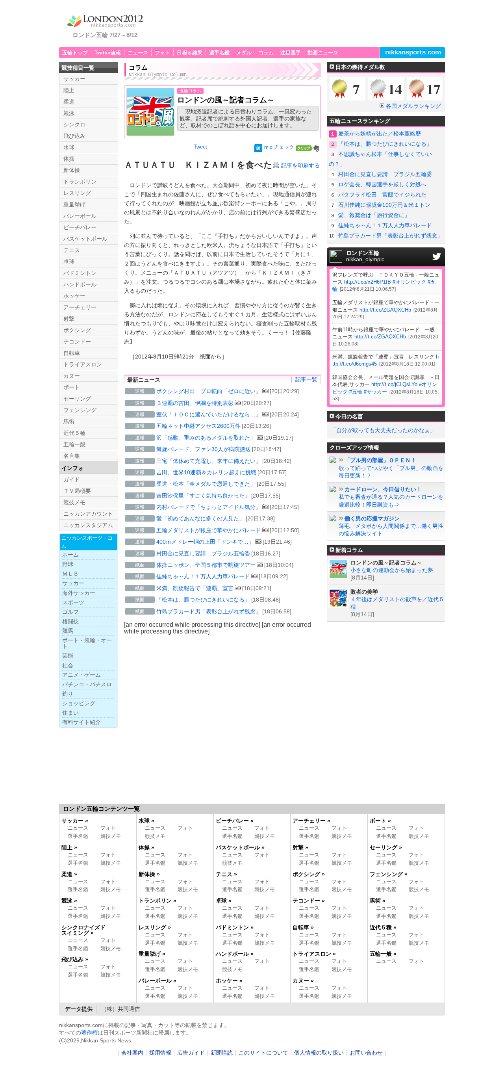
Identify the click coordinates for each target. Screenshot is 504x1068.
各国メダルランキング (413, 106)
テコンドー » (309, 900)
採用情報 (160, 1053)
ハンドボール (79, 284)
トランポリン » (157, 900)
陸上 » (69, 847)
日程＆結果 (189, 53)
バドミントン (79, 273)
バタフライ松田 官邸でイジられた (382, 194)
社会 (67, 665)
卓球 (68, 261)
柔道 (68, 101)
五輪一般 (74, 444)
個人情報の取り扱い (319, 1053)
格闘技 (70, 621)
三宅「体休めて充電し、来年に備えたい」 (208, 461)
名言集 (71, 456)
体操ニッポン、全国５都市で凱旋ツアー (206, 565)
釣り (67, 694)
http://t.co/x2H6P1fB (367, 282)
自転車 (71, 353)
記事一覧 (306, 379)
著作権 (89, 1032)
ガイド (71, 479)
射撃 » (300, 847)
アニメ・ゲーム (81, 675)
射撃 (68, 319)
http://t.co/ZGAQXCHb (385, 310)
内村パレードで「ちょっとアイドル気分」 (208, 507)
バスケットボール (85, 239)
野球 (67, 564)
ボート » (380, 820)
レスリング (77, 193)
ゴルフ (70, 612)
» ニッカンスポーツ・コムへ (405, 1026)
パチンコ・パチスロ (87, 684)
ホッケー (74, 296)
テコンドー (77, 341)
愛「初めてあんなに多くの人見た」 (200, 518)
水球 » (146, 820)
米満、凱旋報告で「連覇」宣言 (194, 588)
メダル (244, 53)
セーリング (77, 399)
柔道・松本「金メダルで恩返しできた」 (206, 484)
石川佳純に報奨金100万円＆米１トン (384, 205)
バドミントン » (235, 927)
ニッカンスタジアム (88, 525)
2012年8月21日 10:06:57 (368, 289)
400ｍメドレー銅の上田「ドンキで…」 (205, 542)
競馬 (67, 631)
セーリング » (386, 847)
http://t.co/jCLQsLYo (394, 384)
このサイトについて (263, 1053)
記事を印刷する (300, 165)
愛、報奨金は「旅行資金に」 (374, 215)
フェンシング (79, 410)
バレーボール (79, 216)
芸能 (67, 655)
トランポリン (79, 181)
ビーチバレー (79, 227)
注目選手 (290, 53)
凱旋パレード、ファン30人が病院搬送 (203, 449)
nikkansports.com (413, 52)
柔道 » (69, 874)
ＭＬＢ (70, 573)
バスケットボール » (240, 847)
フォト (162, 53)
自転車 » (303, 927)
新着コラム (349, 550)
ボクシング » (309, 874)
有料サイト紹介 (81, 722)
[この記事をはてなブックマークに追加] (258, 149)
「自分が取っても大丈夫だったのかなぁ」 (383, 430)
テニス (71, 250)
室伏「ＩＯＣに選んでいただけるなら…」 (208, 414)
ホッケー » (229, 980)
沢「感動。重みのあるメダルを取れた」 (206, 438)
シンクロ (74, 124)
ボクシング (77, 330)
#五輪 (355, 392)
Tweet (200, 147)
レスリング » (155, 927)
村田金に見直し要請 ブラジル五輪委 (203, 553)
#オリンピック (409, 282)
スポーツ (73, 602)
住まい (70, 713)
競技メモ (74, 502)
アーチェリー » (311, 820)
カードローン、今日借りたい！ (383, 489)
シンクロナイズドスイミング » (83, 930)
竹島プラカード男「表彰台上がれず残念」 (208, 611)
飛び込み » (74, 959)
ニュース (138, 53)
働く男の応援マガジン (372, 519)
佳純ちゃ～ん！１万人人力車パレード (203, 576)
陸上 (68, 90)
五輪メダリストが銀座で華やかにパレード (208, 530)
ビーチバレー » (235, 820)
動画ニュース (323, 53)
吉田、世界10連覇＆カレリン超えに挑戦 (206, 472)
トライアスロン (82, 364)
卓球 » (224, 900)
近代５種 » (383, 927)
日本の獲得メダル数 (360, 67)
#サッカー (375, 392)
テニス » (226, 874)
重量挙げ (74, 204)
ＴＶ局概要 (77, 491)
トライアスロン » (314, 954)
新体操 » (149, 874)
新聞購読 (222, 1053)
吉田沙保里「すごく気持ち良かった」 (203, 495)
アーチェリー (79, 307)
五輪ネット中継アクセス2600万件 (198, 426)
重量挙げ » (152, 954)
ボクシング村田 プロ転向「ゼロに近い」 (208, 391)
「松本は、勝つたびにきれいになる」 (203, 599)
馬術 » (377, 900)
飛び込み (74, 136)
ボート (71, 387)
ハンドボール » (235, 954)
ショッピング (78, 703)
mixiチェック (279, 147)
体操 (68, 159)
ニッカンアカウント (88, 514)
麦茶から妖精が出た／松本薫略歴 (379, 133)
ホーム (70, 555)
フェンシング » (389, 874)
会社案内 (132, 1053)
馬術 (68, 421)
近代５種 (74, 433)
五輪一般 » (383, 954)
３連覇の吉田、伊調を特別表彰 (194, 403)
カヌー (71, 376)
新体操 (71, 170)
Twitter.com (436, 256)
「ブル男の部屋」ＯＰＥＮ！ (380, 460)
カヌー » (303, 980)
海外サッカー (78, 593)
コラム (266, 53)
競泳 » (69, 900)
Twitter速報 (107, 53)
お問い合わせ (366, 1053)
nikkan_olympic (365, 256)
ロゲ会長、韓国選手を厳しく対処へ (382, 184)
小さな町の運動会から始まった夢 (391, 570)
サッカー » (74, 820)
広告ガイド (191, 1053)
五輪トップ (75, 53)
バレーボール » (157, 980)
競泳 (68, 113)
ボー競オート (87, 643)
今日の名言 (349, 416)
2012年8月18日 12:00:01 (407, 363)
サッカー (74, 79)
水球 (68, 147)
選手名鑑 (219, 53)
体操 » (146, 847)
